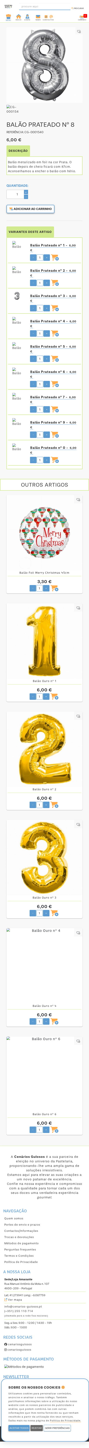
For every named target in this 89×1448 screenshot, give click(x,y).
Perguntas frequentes (20, 1249)
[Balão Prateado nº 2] (18, 270)
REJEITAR (37, 1428)
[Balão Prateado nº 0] (18, 447)
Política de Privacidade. (65, 1420)
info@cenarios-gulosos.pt (23, 1306)
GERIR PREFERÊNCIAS (57, 1428)
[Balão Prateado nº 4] (18, 321)
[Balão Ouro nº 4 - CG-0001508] (44, 966)
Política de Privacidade (21, 1262)
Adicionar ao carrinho (32, 209)
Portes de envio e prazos (22, 1224)
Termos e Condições (19, 1255)
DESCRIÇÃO (18, 151)
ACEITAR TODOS (19, 1428)
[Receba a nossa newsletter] (38, 16)
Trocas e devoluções (19, 1237)
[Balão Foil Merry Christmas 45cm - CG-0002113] (44, 532)
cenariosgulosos (19, 1344)
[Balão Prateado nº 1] (18, 245)
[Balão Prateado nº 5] (18, 346)
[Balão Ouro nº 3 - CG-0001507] (44, 857)
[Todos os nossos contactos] (48, 16)
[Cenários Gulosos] (8, 5)
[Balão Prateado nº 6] (18, 372)
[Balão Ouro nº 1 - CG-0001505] (44, 641)
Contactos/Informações (21, 1230)
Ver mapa (14, 1299)
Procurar (78, 8)
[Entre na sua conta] (27, 16)
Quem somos (13, 1218)
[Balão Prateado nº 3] (18, 296)
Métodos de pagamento (21, 1243)
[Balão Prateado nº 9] (18, 422)
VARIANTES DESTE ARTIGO (30, 232)
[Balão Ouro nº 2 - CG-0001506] (44, 749)
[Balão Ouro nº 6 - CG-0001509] (44, 1074)
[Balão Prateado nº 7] (18, 397)
